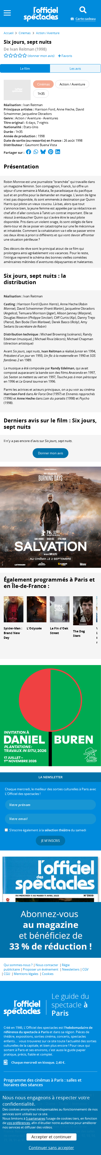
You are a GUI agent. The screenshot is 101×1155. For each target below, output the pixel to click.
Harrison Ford (45, 109)
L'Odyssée (34, 628)
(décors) (49, 339)
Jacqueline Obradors (37, 113)
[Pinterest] (50, 152)
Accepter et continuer (51, 1137)
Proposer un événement (40, 969)
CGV (85, 969)
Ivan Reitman (33, 105)
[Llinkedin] (58, 152)
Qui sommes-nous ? (18, 965)
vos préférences (18, 1123)
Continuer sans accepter (51, 1147)
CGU (7, 974)
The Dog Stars (79, 633)
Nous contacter (47, 965)
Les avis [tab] (75, 68)
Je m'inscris (50, 840)
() (38, 304)
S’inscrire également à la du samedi (47, 830)
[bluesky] (43, 152)
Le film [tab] (25, 68)
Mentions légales (26, 974)
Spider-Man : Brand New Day (13, 633)
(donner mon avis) (41, 56)
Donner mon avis (50, 453)
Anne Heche (65, 109)
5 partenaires (35, 1118)
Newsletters (70, 969)
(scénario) (60, 334)
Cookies (47, 974)
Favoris (66, 56)
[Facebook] (28, 152)
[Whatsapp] (36, 152)
